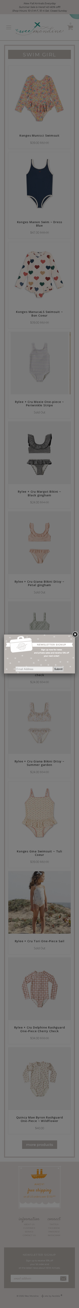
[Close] (75, 634)
